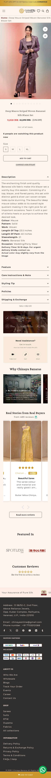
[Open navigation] (3, 11)
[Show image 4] (19, 103)
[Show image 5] (22, 103)
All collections (11, 730)
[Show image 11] (39, 103)
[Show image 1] (11, 103)
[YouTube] (30, 630)
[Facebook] (4, 630)
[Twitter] (11, 630)
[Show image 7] (28, 103)
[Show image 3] (17, 103)
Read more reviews (25, 515)
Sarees (7, 711)
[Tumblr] (42, 630)
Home (4, 18)
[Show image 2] (14, 103)
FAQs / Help (10, 759)
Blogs (6, 682)
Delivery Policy (11, 743)
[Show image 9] (34, 103)
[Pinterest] (23, 630)
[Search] (43, 11)
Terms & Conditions (14, 755)
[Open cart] (47, 11)
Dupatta (8, 723)
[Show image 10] (37, 103)
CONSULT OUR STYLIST (25, 164)
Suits (6, 715)
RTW (6, 719)
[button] (23, 507)
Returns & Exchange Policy (18, 747)
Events (7, 690)
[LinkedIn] (36, 630)
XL (27, 149)
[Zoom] (45, 29)
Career (7, 694)
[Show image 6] (25, 103)
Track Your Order (13, 686)
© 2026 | (9, 770)
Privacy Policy (11, 751)
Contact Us (9, 698)
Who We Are (10, 675)
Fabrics (7, 726)
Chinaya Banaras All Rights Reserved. (29, 770)
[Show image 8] (31, 103)
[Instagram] (17, 630)
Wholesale (9, 678)
